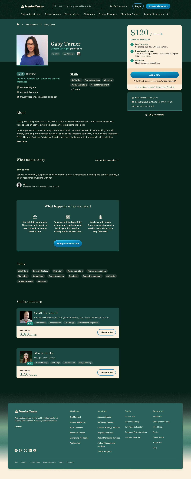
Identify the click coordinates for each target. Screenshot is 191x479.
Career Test (130, 416)
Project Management (99, 85)
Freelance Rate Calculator (136, 432)
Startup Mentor (72, 14)
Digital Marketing (79, 85)
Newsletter (157, 416)
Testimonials (75, 443)
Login (138, 6)
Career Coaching (56, 276)
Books (155, 432)
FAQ (16, 462)
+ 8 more (75, 89)
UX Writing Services (105, 422)
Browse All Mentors (78, 422)
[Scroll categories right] (168, 14)
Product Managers (108, 14)
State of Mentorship (161, 422)
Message (70, 54)
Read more (22, 141)
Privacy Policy (35, 462)
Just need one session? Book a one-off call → (154, 87)
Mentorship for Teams (79, 438)
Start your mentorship (68, 243)
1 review (31, 73)
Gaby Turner (49, 24)
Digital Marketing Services (108, 438)
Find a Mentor (32, 24)
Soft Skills (110, 276)
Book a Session (76, 427)
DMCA (61, 462)
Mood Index (158, 427)
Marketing (22, 276)
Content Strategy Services (108, 427)
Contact (18, 427)
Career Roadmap (132, 422)
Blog (155, 448)
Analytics (42, 281)
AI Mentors (89, 14)
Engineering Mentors (31, 14)
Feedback (73, 276)
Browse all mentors (158, 6)
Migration (108, 80)
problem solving (25, 281)
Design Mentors (53, 14)
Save (57, 54)
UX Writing (76, 80)
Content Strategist (60, 48)
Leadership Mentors (154, 14)
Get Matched (75, 417)
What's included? (168, 81)
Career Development (92, 276)
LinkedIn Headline (132, 437)
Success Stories (104, 417)
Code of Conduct (49, 462)
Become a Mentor (77, 433)
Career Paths (158, 437)
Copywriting (38, 276)
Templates (157, 442)
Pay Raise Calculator (134, 427)
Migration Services (105, 433)
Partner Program (104, 451)
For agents (70, 462)
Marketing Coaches (130, 14)
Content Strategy (92, 80)
